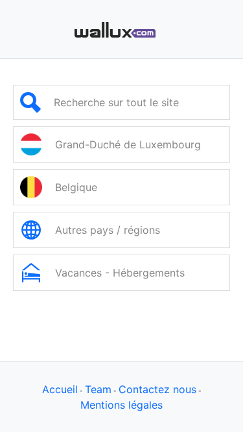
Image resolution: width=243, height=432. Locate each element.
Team (98, 389)
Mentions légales (121, 404)
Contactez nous (157, 389)
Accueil (60, 389)
